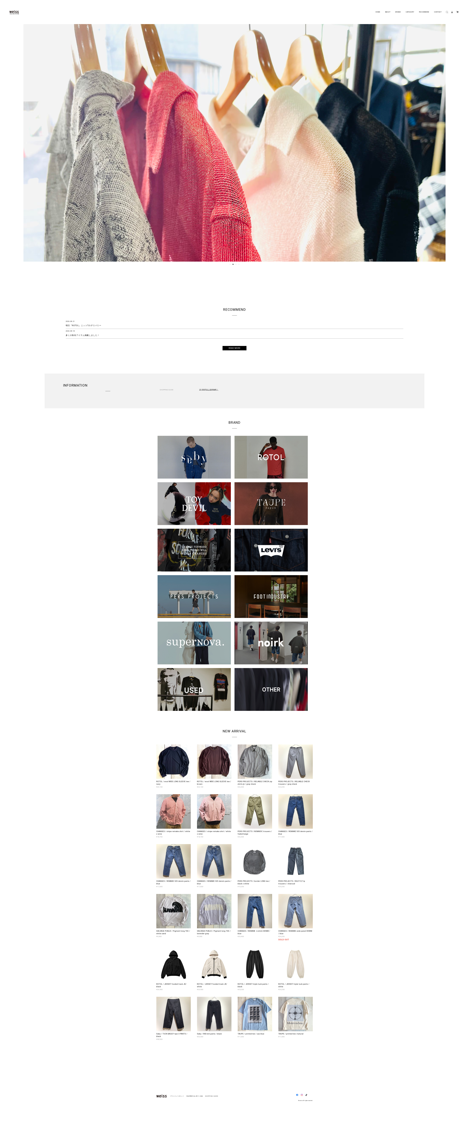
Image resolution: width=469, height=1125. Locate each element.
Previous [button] (27, 143)
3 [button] (235, 264)
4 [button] (238, 264)
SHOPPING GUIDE (211, 1096)
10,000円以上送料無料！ (209, 389)
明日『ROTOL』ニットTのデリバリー (83, 325)
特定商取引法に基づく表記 (195, 1096)
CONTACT (438, 12)
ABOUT (388, 12)
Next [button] (442, 143)
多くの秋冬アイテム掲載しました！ (82, 335)
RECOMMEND (424, 12)
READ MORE (234, 348)
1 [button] (230, 264)
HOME (378, 12)
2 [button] (233, 264)
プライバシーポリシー (177, 1096)
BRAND (398, 12)
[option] (234, 143)
